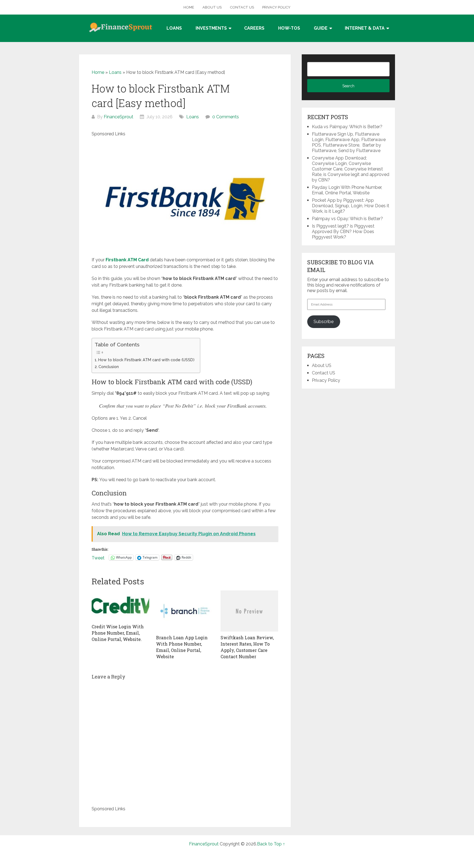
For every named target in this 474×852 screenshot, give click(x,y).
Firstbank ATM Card (127, 259)
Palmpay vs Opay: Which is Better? (347, 218)
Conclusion (108, 366)
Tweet (98, 557)
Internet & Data (365, 28)
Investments (211, 28)
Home (189, 7)
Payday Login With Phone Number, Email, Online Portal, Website (347, 190)
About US (212, 7)
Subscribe (324, 321)
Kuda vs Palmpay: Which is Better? (347, 126)
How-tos (289, 28)
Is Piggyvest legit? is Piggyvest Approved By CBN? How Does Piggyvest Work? (343, 231)
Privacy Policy (276, 7)
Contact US (242, 7)
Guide (321, 28)
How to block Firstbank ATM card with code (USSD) (146, 359)
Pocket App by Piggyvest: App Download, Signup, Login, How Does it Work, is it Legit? (350, 206)
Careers (254, 28)
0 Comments (225, 116)
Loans (174, 28)
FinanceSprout (118, 116)
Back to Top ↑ (271, 844)
